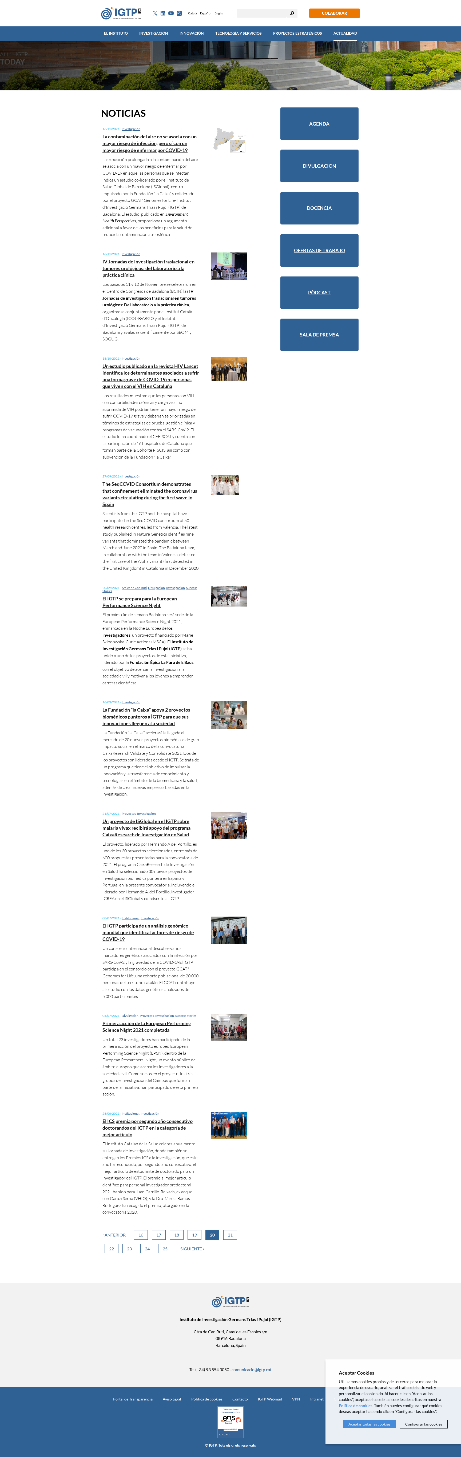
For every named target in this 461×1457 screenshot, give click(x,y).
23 (129, 1248)
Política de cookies (206, 1399)
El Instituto (116, 33)
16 (140, 1234)
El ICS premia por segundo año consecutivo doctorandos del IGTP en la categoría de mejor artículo (147, 1127)
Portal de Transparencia (133, 1399)
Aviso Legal (172, 1399)
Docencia (319, 208)
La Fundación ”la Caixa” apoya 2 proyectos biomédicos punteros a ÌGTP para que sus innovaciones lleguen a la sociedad (146, 716)
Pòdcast (319, 292)
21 (230, 1234)
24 (147, 1248)
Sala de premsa (319, 335)
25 (165, 1248)
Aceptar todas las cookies (369, 1424)
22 (111, 1248)
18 (176, 1234)
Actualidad (345, 33)
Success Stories (185, 1016)
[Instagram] (179, 13)
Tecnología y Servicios (238, 33)
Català (192, 13)
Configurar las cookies (423, 1424)
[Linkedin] (163, 13)
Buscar (292, 13)
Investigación (153, 33)
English (219, 13)
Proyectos (129, 814)
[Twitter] (155, 13)
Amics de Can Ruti (134, 588)
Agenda (319, 124)
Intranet (317, 1399)
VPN (296, 1399)
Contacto (240, 1399)
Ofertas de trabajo (319, 250)
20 (212, 1234)
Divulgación (156, 588)
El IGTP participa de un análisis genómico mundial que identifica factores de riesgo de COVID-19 (148, 932)
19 (194, 1234)
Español (205, 13)
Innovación (192, 33)
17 (158, 1234)
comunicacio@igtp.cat (252, 1369)
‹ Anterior (114, 1234)
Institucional (130, 918)
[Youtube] (171, 13)
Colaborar (334, 13)
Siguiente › (192, 1248)
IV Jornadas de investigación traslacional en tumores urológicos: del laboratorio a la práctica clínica (148, 268)
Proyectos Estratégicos (297, 33)
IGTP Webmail (270, 1399)
